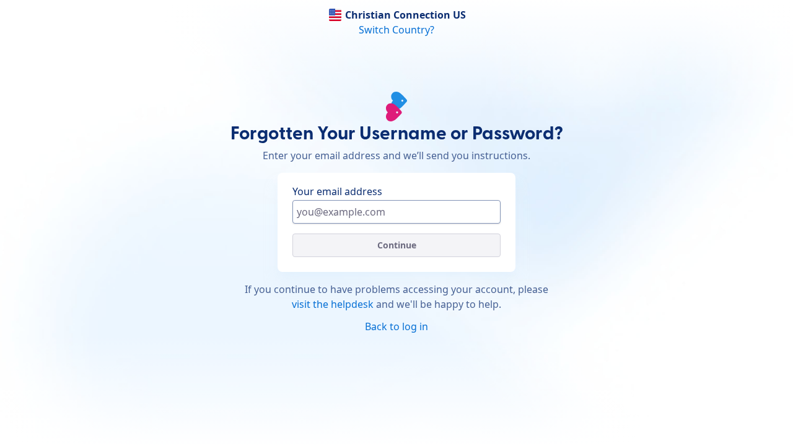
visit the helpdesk (333, 304)
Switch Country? (396, 30)
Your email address (337, 191)
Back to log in (396, 326)
